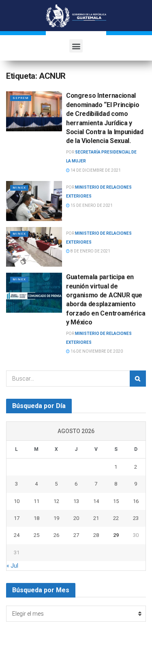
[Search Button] (138, 378)
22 (116, 518)
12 (56, 501)
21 (96, 518)
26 (56, 535)
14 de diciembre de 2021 (95, 170)
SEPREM (21, 98)
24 (16, 535)
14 (96, 501)
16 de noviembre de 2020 (96, 351)
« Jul (12, 565)
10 (16, 501)
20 (76, 518)
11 (36, 501)
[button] (76, 46)
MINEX (19, 187)
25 (36, 535)
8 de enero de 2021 (90, 251)
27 (76, 535)
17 (16, 518)
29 (116, 535)
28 (96, 535)
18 (36, 518)
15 (116, 501)
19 (56, 518)
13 (76, 501)
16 (136, 501)
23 (136, 518)
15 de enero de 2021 (91, 205)
